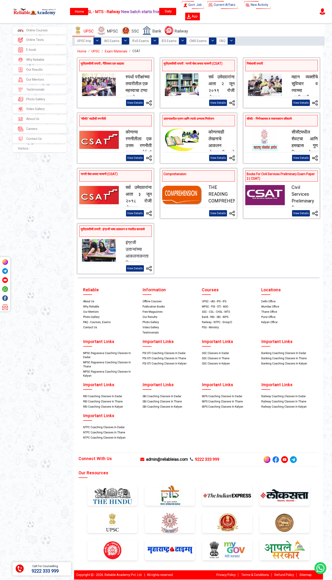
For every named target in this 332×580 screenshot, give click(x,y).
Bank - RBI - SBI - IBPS (215, 317)
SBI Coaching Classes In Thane (162, 401)
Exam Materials (116, 51)
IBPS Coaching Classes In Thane (222, 401)
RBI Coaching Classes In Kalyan (103, 406)
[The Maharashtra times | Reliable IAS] (170, 550)
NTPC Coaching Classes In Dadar (104, 427)
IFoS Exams (140, 41)
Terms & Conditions (255, 575)
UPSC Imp (84, 41)
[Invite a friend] (5, 306)
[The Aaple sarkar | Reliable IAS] (285, 550)
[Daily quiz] (167, 11)
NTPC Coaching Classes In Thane (104, 432)
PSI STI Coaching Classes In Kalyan (165, 363)
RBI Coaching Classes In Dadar (102, 396)
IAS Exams (111, 41)
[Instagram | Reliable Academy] (5, 261)
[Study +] (79, 11)
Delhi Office (268, 301)
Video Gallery (35, 109)
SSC (135, 31)
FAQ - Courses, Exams (97, 322)
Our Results (34, 69)
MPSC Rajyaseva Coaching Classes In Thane (107, 364)
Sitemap (305, 575)
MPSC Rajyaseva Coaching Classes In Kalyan (107, 373)
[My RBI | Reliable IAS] (285, 523)
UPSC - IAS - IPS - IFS (214, 301)
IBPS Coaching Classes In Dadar (222, 396)
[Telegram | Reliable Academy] (5, 270)
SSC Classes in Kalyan (216, 363)
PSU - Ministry (210, 327)
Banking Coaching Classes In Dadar (283, 353)
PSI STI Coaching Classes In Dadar (164, 353)
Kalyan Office (269, 322)
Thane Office (269, 311)
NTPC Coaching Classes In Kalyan (104, 437)
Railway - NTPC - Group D (217, 322)
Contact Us (34, 139)
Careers (31, 129)
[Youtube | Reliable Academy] (5, 279)
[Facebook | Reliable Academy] (5, 297)
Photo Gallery (35, 99)
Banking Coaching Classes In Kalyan (284, 363)
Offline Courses (152, 301)
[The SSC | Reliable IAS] (227, 523)
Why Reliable (35, 59)
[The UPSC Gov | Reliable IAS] (112, 523)
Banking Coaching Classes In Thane (284, 358)
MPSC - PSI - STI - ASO (215, 306)
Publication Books (154, 306)
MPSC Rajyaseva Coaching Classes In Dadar (107, 355)
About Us (32, 119)
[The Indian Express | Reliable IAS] (227, 495)
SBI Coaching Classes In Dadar (162, 396)
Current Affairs (224, 5)
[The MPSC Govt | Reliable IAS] (170, 523)
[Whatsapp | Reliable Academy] (5, 288)
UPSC (89, 31)
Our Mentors (35, 79)
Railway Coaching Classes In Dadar (283, 396)
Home (82, 51)
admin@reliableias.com (166, 459)
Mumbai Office (270, 306)
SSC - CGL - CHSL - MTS (216, 311)
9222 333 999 (206, 459)
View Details (135, 102)
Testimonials (35, 89)
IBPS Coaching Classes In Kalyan (222, 406)
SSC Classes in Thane (215, 358)
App (194, 16)
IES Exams (169, 41)
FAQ (222, 41)
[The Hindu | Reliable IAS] (112, 495)
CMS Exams (198, 41)
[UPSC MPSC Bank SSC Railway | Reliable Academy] (29, 11)
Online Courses (37, 30)
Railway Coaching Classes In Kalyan (284, 406)
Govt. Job (195, 5)
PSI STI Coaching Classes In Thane (164, 358)
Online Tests (35, 40)
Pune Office (268, 317)
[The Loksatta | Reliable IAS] (285, 495)
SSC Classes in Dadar (215, 353)
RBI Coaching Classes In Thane (103, 401)
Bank (156, 31)
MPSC (112, 31)
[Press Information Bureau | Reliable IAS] (170, 495)
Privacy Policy (226, 575)
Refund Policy (284, 575)
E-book (31, 50)
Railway (181, 31)
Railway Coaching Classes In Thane (283, 401)
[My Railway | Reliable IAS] (112, 550)
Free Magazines (153, 311)
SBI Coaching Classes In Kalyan (162, 406)
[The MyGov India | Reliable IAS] (227, 550)
